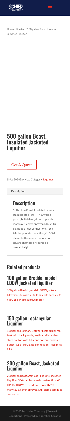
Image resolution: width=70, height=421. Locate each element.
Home (10, 29)
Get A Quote (21, 164)
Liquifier (20, 29)
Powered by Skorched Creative (42, 415)
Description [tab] (18, 191)
